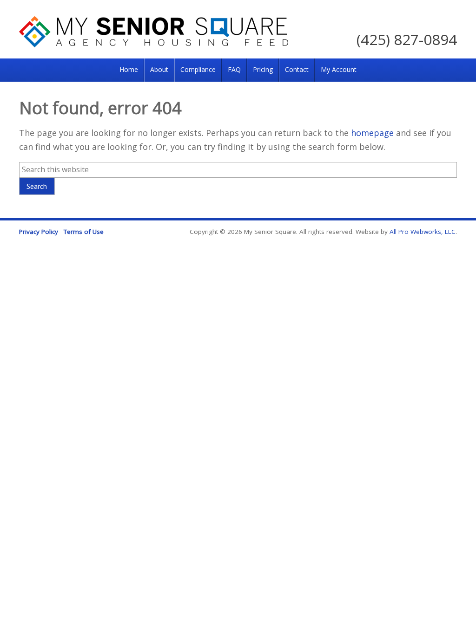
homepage (372, 132)
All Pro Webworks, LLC (423, 231)
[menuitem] (128, 70)
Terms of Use (84, 231)
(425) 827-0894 (407, 39)
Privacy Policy (38, 231)
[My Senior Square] (153, 44)
